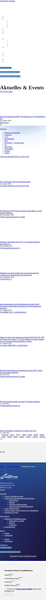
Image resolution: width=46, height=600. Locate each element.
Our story (3, 494)
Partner (6, 54)
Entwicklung (13, 21)
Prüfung (12, 23)
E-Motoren (13, 45)
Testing (7, 153)
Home (2, 466)
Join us (2, 531)
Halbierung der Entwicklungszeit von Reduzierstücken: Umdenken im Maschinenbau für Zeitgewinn (19, 274)
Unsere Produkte (6, 37)
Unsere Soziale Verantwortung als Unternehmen (21, 31)
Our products (4, 516)
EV (5, 145)
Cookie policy (34, 560)
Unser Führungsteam (11, 29)
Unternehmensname (11, 578)
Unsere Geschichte (6, 14)
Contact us (3, 545)
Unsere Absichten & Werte (13, 17)
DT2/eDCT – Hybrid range (14, 143)
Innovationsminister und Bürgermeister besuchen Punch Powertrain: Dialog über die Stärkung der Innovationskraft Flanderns (20, 306)
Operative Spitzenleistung (18, 25)
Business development (12, 133)
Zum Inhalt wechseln (7, 1)
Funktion (7, 582)
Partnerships (8, 149)
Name (6, 575)
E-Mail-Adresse (10, 585)
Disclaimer (11, 560)
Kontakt (3, 65)
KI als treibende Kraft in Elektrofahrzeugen (15, 182)
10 (21, 437)
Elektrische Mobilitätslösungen (15, 39)
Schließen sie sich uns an (9, 51)
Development (9, 139)
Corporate (8, 135)
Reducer (12, 43)
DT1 (6, 141)
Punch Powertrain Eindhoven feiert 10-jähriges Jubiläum (20, 402)
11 (28, 437)
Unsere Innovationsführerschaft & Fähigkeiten (20, 19)
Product (7, 151)
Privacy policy (22, 560)
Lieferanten (8, 56)
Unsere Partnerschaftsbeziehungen (21, 27)
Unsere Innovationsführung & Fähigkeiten (19, 498)
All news (3, 129)
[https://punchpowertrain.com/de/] (10, 8)
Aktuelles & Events (11, 33)
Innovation (8, 147)
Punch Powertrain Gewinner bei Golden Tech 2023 (18, 431)
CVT (6, 137)
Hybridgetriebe (9, 47)
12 (35, 437)
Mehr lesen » (4, 123)
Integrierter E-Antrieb (16, 41)
